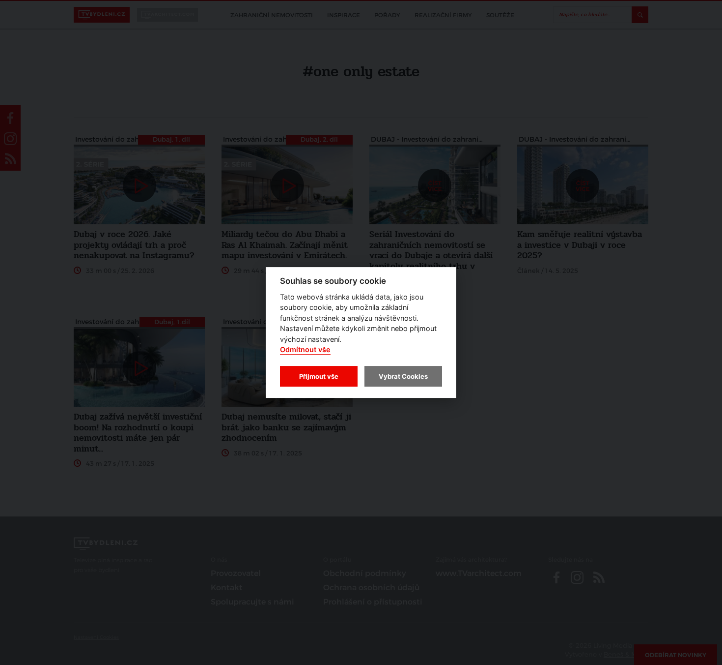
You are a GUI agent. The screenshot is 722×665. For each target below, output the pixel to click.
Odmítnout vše (305, 350)
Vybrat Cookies (403, 376)
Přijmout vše (318, 376)
